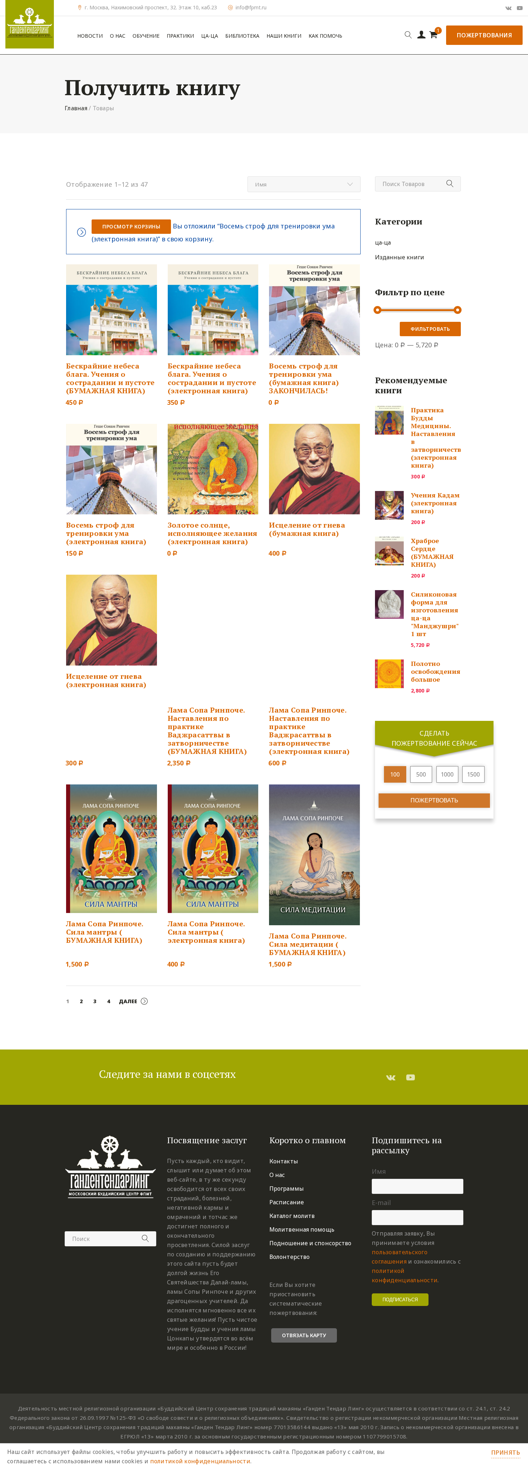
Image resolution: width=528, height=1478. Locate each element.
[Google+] (508, 8)
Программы (286, 1188)
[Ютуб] (520, 8)
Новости (90, 36)
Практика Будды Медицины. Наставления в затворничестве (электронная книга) (438, 437)
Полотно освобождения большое (435, 671)
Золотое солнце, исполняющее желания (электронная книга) (213, 533)
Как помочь (325, 36)
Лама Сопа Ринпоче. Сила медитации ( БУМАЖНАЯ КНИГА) (307, 944)
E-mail (381, 1202)
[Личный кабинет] (421, 35)
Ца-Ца (209, 36)
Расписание (286, 1202)
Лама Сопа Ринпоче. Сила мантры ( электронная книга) (206, 932)
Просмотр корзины (131, 226)
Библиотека (242, 36)
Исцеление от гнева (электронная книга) (106, 680)
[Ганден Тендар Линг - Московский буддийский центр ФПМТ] (29, 24)
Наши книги (284, 36)
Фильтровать (430, 328)
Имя (379, 1171)
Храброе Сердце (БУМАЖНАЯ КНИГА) (432, 552)
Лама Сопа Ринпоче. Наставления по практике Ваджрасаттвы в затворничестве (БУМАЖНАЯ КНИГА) (207, 730)
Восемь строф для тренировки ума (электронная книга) (106, 533)
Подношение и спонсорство (310, 1243)
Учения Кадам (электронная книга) (435, 503)
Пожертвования (484, 35)
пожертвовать (434, 800)
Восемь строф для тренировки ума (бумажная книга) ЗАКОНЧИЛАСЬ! (304, 378)
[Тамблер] (390, 1077)
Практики (180, 36)
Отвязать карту (304, 1335)
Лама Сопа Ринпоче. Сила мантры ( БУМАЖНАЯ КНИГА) (104, 932)
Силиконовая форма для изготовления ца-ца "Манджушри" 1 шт (434, 614)
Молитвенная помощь (301, 1229)
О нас (117, 36)
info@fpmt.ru (251, 7)
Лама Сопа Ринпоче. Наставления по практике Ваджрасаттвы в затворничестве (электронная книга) (309, 730)
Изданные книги (399, 257)
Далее (128, 1001)
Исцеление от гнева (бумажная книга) (307, 529)
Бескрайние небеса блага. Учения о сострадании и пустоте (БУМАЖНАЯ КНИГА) (110, 378)
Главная (76, 108)
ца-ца (383, 242)
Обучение (146, 36)
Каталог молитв (292, 1216)
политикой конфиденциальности (200, 1461)
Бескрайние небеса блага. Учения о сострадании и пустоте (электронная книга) (212, 378)
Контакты (283, 1161)
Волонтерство (289, 1257)
